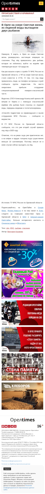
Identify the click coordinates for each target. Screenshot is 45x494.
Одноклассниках (8, 223)
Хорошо (7, 469)
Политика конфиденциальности (12, 461)
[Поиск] (41, 19)
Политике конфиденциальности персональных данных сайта (18, 487)
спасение (26, 228)
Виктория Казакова (15, 232)
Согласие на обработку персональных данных (16, 464)
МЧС (12, 228)
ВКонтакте (21, 223)
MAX (24, 217)
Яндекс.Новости (14, 211)
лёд (7, 228)
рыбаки (18, 228)
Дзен (41, 211)
